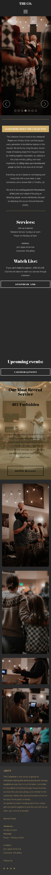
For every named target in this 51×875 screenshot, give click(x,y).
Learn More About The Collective (25, 129)
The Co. (25, 3)
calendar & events (25, 372)
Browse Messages (25, 470)
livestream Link (25, 284)
